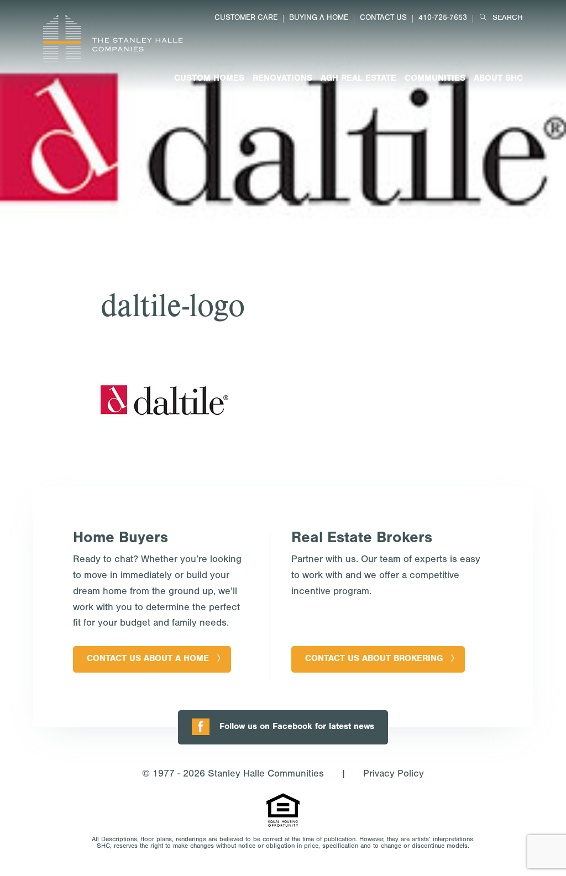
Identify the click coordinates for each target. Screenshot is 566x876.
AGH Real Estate (358, 79)
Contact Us (383, 19)
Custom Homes (209, 79)
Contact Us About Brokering (374, 659)
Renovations (282, 79)
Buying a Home (318, 19)
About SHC (498, 79)
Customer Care (245, 19)
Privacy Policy (393, 775)
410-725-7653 (442, 19)
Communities (435, 79)
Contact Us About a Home (148, 659)
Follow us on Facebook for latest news (296, 727)
